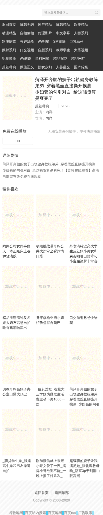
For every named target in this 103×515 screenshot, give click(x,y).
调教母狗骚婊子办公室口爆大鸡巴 (16, 391)
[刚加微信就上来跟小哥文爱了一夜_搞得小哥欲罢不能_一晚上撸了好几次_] (51, 432)
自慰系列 (45, 50)
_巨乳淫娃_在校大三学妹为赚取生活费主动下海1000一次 (50, 396)
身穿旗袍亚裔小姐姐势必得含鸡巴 (50, 320)
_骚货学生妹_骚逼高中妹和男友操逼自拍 (16, 465)
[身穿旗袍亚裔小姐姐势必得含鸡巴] (51, 289)
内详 (49, 111)
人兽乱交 (63, 67)
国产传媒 (81, 67)
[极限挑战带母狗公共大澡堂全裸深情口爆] (51, 217)
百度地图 (55, 512)
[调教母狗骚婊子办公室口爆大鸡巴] (18, 360)
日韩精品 (63, 24)
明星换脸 (9, 58)
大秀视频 (81, 50)
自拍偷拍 (27, 33)
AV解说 (25, 58)
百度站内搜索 (35, 512)
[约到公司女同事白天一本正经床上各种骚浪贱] (18, 217)
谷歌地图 (16, 512)
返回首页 (9, 24)
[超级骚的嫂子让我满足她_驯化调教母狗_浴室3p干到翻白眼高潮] (85, 432)
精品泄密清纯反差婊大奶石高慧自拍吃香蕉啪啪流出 (16, 322)
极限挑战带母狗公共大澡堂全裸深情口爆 (50, 250)
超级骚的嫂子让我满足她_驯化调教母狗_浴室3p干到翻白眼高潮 (85, 468)
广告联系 (85, 512)
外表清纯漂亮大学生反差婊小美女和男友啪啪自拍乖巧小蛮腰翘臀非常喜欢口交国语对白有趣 (84, 258)
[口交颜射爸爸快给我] (85, 289)
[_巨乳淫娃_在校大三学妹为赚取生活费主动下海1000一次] (51, 360)
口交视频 (27, 50)
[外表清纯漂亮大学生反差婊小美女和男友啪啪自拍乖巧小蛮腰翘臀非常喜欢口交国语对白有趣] (85, 217)
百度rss (70, 512)
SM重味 (59, 41)
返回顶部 (62, 492)
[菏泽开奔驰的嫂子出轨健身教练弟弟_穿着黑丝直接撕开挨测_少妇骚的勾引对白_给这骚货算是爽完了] (17, 98)
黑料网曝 (42, 58)
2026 (66, 105)
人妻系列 (81, 33)
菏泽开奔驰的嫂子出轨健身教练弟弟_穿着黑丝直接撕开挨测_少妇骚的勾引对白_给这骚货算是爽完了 (85, 401)
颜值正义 (27, 67)
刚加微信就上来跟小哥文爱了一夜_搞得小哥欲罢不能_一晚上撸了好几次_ (51, 468)
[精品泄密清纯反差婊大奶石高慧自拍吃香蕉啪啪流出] (18, 289)
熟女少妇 (45, 67)
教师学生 (63, 50)
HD (18, 141)
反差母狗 (9, 67)
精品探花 (60, 58)
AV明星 (43, 41)
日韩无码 (27, 24)
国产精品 (45, 24)
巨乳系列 (77, 41)
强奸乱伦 (27, 41)
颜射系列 (9, 50)
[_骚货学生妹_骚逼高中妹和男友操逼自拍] (18, 432)
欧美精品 (81, 24)
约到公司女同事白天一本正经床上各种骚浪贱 (16, 250)
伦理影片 (45, 33)
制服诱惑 (9, 41)
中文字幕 (63, 33)
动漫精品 (9, 33)
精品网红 (78, 58)
